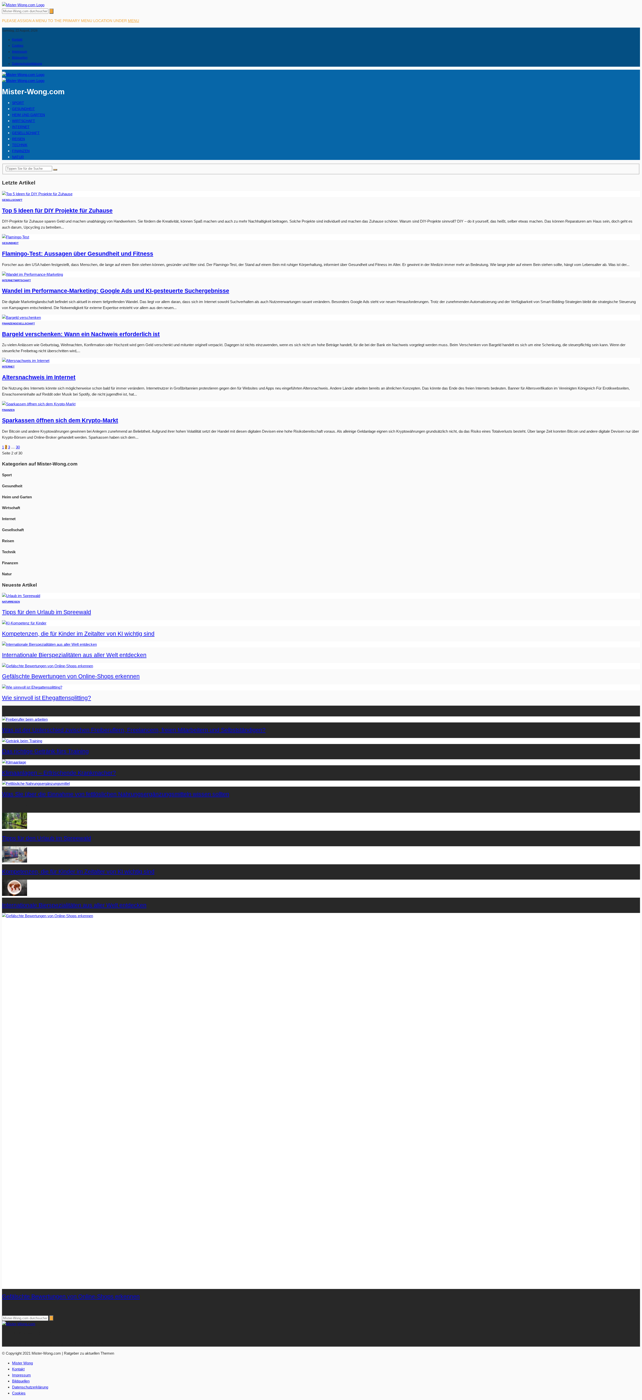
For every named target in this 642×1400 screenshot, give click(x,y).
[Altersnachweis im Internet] (25, 360)
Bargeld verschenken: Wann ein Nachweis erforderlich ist (81, 334)
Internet (21, 127)
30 (18, 447)
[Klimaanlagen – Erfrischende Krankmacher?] (14, 762)
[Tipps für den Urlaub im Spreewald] (21, 596)
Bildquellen (20, 57)
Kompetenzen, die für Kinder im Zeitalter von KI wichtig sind (78, 634)
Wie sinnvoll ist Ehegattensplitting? (46, 698)
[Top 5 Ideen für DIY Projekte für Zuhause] (37, 194)
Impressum (19, 51)
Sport (18, 103)
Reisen (18, 139)
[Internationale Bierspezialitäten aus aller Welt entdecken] (49, 644)
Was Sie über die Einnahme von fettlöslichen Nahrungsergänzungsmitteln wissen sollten (115, 794)
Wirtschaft (23, 121)
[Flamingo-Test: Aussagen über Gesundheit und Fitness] (15, 237)
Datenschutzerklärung (27, 63)
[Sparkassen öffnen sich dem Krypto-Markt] (38, 404)
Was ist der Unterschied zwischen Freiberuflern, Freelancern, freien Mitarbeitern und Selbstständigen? (134, 730)
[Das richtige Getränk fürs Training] (22, 741)
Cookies (17, 45)
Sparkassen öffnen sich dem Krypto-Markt (60, 420)
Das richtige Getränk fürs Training (45, 751)
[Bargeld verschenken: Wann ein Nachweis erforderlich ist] (21, 317)
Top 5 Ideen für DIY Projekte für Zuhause (57, 211)
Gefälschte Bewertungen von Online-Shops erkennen (71, 676)
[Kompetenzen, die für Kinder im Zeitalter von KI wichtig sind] (24, 623)
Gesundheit (23, 109)
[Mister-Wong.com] (23, 5)
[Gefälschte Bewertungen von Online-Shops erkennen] (47, 666)
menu (133, 21)
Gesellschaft (26, 133)
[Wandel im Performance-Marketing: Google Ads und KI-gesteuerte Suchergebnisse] (32, 274)
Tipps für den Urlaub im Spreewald (46, 612)
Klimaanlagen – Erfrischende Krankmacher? (59, 773)
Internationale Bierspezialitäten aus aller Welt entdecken (74, 655)
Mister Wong (22, 1363)
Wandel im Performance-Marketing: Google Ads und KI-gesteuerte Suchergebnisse (115, 291)
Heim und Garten (28, 115)
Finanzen (21, 151)
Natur (18, 157)
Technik (19, 145)
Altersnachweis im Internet (38, 377)
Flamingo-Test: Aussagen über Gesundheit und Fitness (77, 254)
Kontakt (17, 39)
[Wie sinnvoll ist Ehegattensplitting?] (32, 687)
